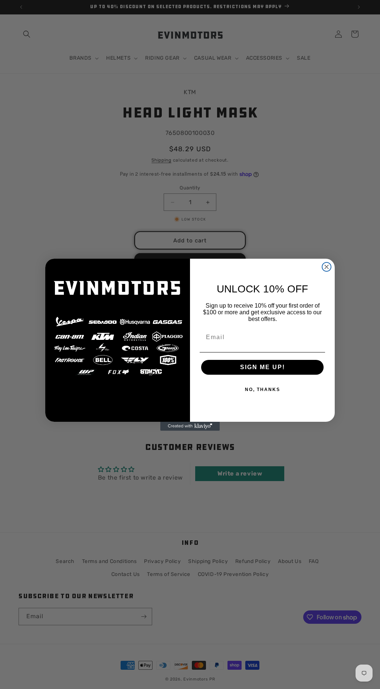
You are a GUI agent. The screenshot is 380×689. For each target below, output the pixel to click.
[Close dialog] (326, 266)
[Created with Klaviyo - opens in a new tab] (190, 426)
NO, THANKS (262, 389)
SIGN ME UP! (262, 367)
